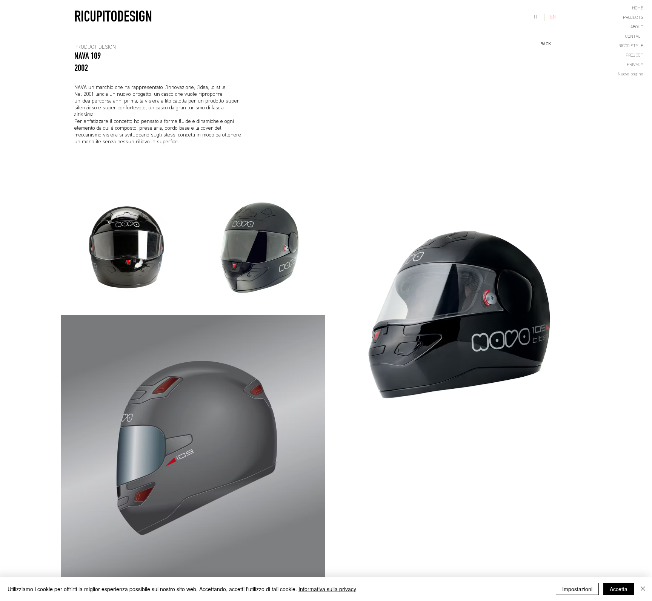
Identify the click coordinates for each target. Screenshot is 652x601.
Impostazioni (577, 589)
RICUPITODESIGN (113, 18)
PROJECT (634, 55)
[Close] (642, 589)
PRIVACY (635, 65)
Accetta (618, 589)
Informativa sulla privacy (327, 589)
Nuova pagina (630, 74)
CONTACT (634, 36)
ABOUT (636, 27)
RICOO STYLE (630, 46)
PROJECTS (633, 17)
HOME (637, 8)
